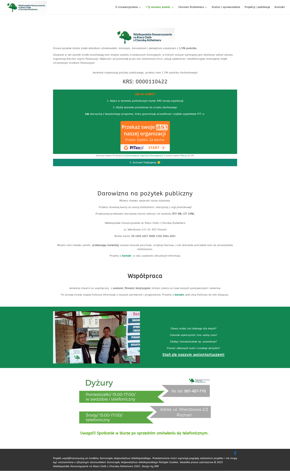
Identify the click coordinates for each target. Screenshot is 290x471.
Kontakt (280, 7)
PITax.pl (183, 156)
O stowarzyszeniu (126, 7)
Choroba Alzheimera (191, 7)
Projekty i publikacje (257, 7)
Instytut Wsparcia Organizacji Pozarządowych (144, 156)
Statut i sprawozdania (226, 7)
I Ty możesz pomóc (158, 7)
